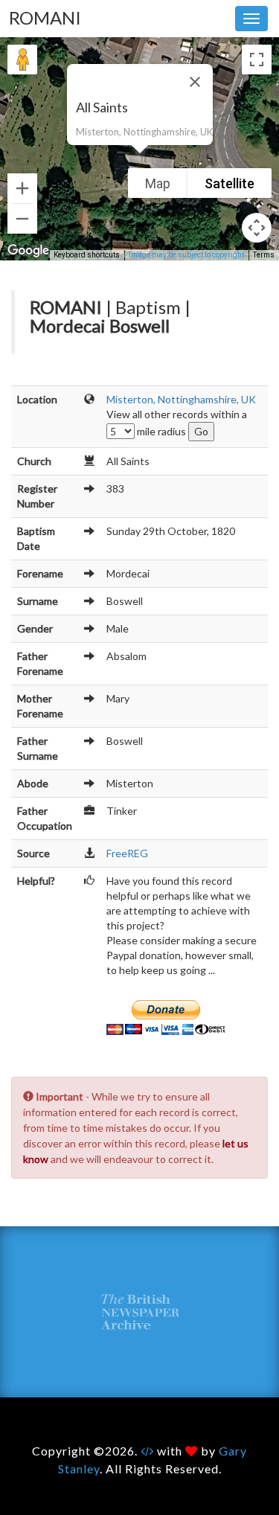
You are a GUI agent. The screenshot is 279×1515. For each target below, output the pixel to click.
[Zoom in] (22, 188)
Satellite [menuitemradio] (229, 183)
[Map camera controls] (257, 228)
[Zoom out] (22, 219)
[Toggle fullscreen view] (257, 59)
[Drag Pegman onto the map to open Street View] (22, 59)
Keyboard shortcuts (87, 255)
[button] (140, 162)
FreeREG (127, 853)
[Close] (195, 82)
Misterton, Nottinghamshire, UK (181, 399)
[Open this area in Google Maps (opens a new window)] (28, 250)
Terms (264, 255)
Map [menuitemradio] (157, 183)
